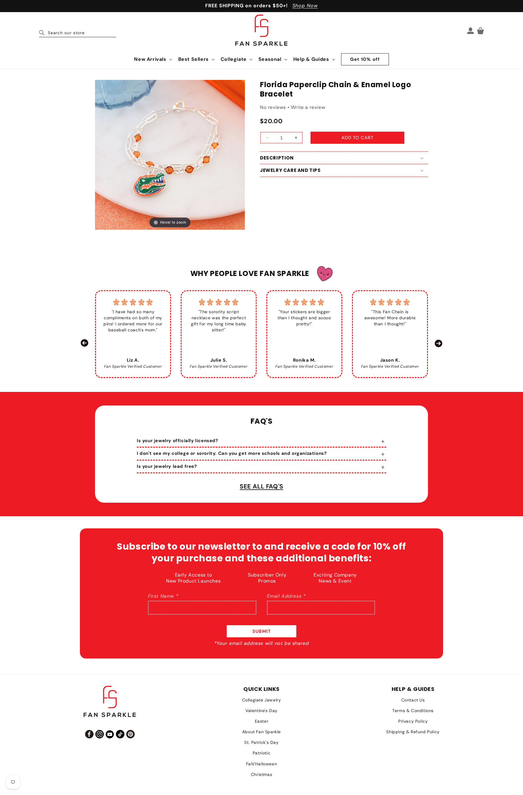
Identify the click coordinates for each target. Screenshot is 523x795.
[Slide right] (438, 343)
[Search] (41, 32)
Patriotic (261, 753)
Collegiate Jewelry (261, 700)
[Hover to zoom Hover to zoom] (170, 154)
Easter (261, 721)
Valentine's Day (261, 710)
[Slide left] (84, 343)
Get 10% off (365, 59)
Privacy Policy (413, 721)
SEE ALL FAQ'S (261, 486)
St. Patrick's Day (261, 742)
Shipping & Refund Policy (412, 731)
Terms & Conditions (413, 710)
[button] (152, 59)
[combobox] (77, 31)
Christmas (261, 774)
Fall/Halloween (261, 764)
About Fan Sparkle (261, 731)
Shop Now (305, 5)
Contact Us (413, 700)
